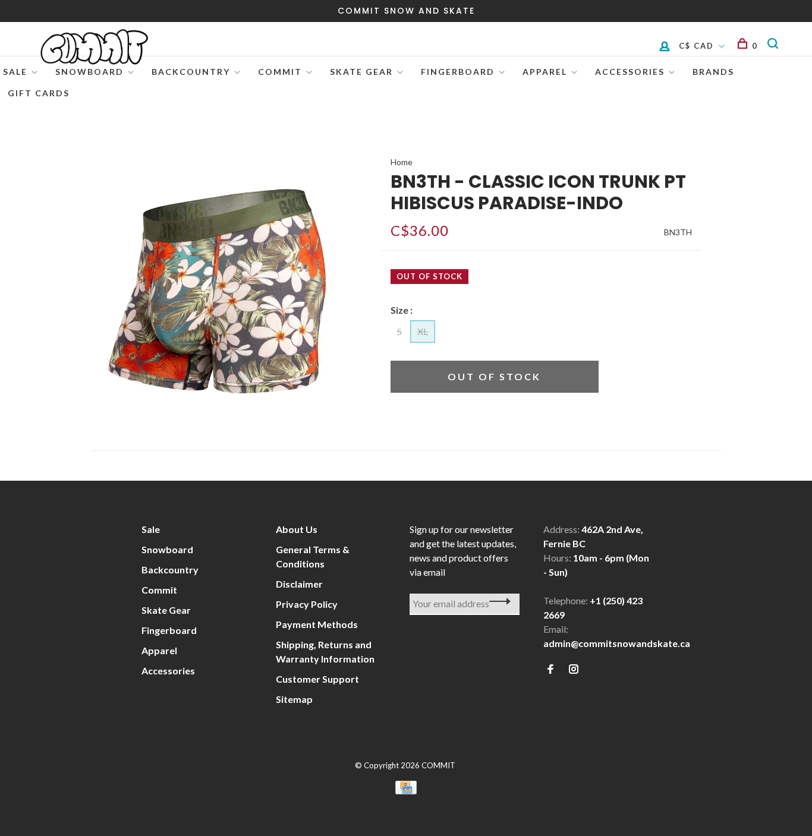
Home (402, 162)
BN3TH (678, 232)
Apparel (545, 72)
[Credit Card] (406, 790)
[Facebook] (550, 669)
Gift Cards (39, 93)
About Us (296, 529)
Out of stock (494, 376)
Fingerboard (458, 72)
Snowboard (89, 72)
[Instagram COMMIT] (573, 669)
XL (422, 331)
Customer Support (317, 678)
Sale (15, 72)
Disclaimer (299, 583)
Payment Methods (317, 624)
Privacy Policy (307, 604)
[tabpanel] (217, 291)
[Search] (774, 46)
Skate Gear (361, 72)
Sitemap (294, 699)
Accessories (630, 72)
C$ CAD (698, 46)
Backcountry (191, 72)
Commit (280, 72)
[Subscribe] (497, 601)
